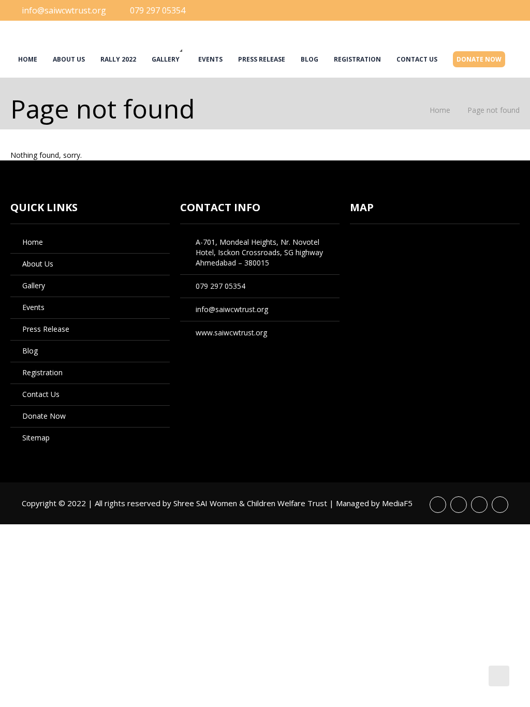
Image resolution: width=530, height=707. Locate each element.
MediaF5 (397, 503)
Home (27, 59)
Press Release (261, 59)
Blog (309, 59)
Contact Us (416, 59)
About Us (69, 59)
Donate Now (479, 59)
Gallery (166, 59)
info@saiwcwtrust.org (64, 10)
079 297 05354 (157, 10)
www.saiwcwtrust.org (231, 332)
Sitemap (36, 438)
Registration (357, 59)
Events (210, 59)
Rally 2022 (118, 59)
